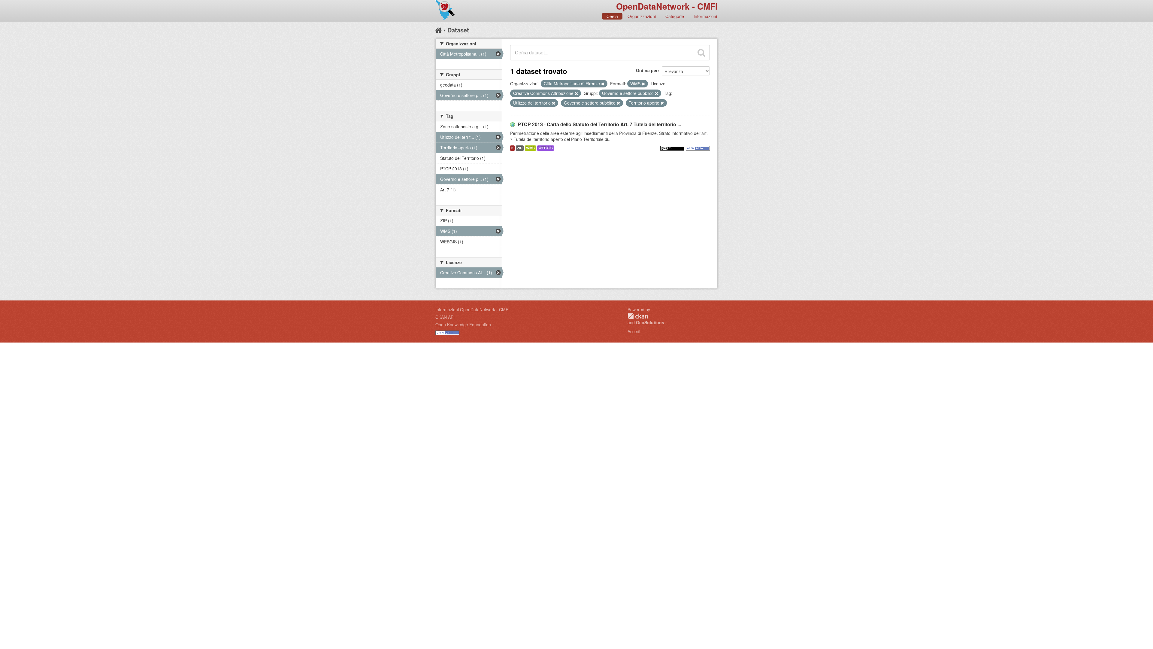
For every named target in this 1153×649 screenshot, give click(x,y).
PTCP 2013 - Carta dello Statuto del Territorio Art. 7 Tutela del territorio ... (599, 124)
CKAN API (445, 317)
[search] (701, 52)
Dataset (458, 30)
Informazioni (705, 16)
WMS (530, 148)
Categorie (674, 16)
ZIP (519, 148)
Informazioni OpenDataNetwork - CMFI (472, 309)
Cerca (612, 16)
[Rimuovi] (602, 83)
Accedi (634, 331)
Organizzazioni (642, 16)
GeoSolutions (650, 322)
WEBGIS (545, 148)
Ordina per (647, 70)
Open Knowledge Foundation (463, 324)
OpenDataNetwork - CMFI (667, 6)
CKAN (638, 316)
